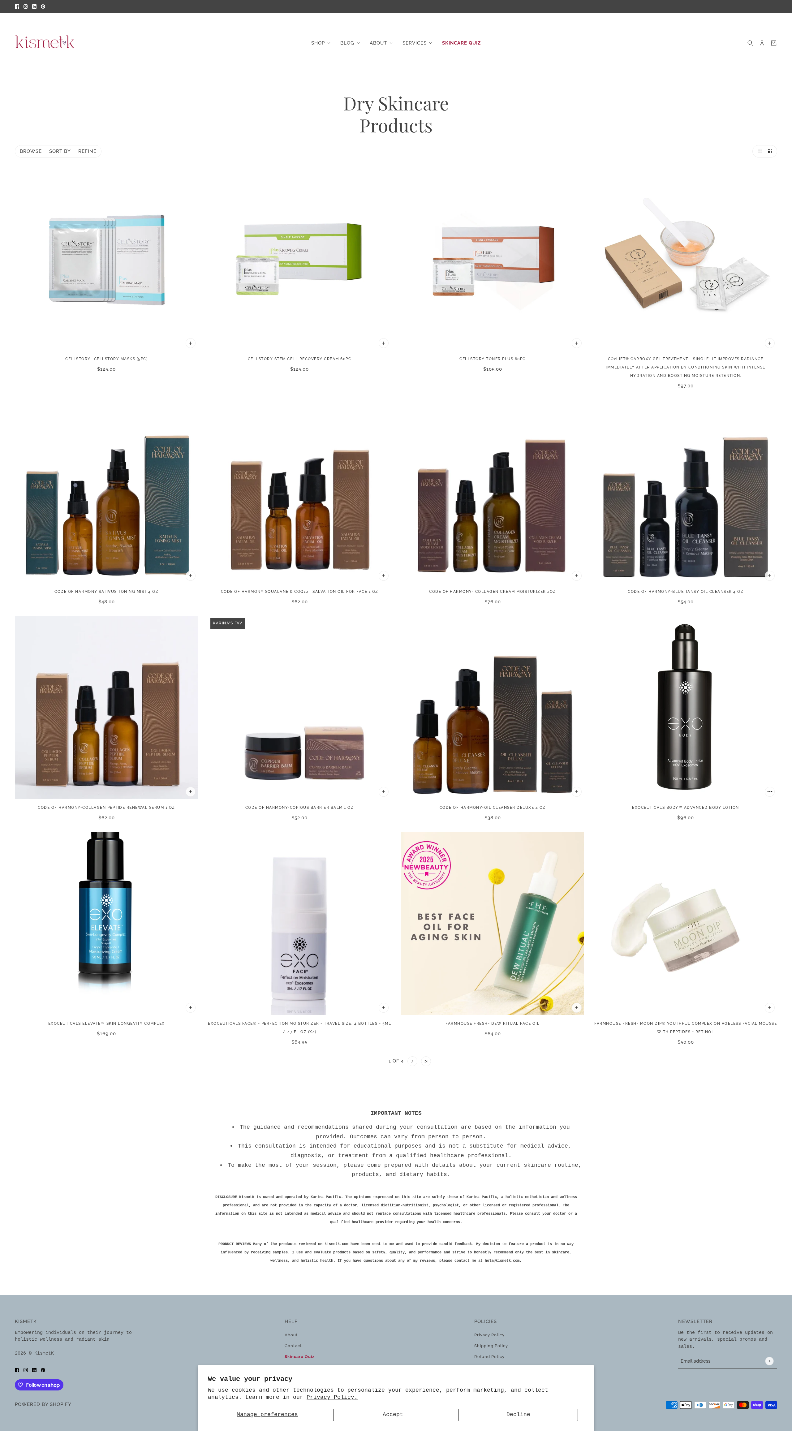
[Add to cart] (191, 343)
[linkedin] (34, 6)
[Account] (762, 43)
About (291, 1335)
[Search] (750, 43)
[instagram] (25, 6)
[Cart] (773, 43)
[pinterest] (43, 6)
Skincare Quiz (299, 1356)
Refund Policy (489, 1356)
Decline (518, 1415)
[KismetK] (46, 43)
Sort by (60, 151)
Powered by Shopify (43, 1404)
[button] (758, 151)
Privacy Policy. (332, 1397)
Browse (31, 151)
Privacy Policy (489, 1335)
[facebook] (17, 6)
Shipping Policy (491, 1345)
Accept (393, 1415)
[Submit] (769, 1361)
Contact (293, 1345)
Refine (87, 151)
